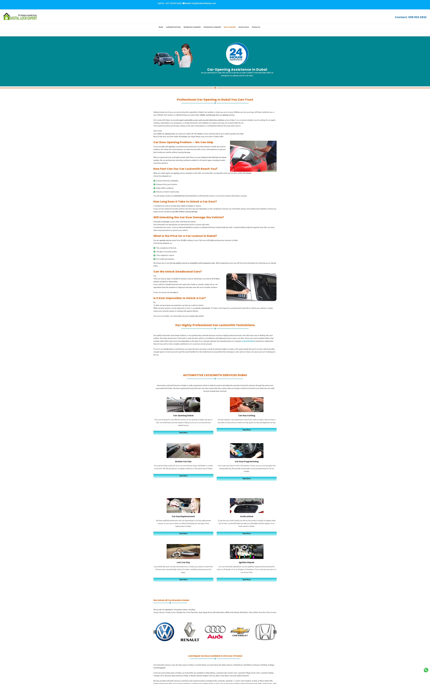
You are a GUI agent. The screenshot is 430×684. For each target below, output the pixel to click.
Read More (183, 433)
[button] (155, 632)
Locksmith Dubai (247, 341)
